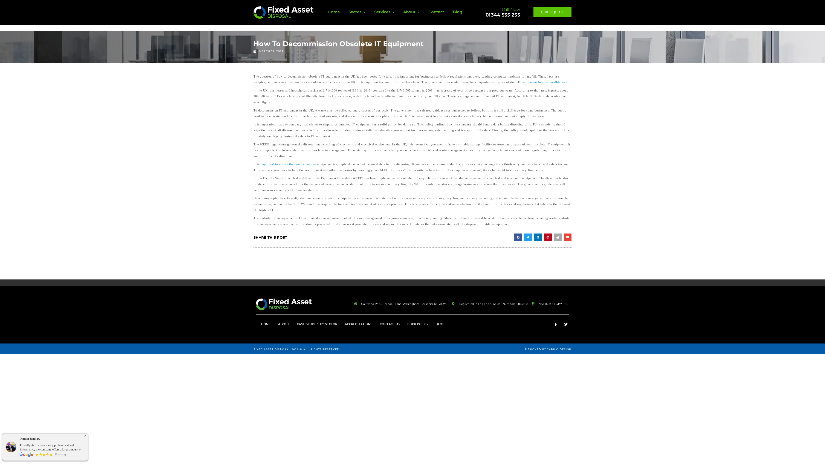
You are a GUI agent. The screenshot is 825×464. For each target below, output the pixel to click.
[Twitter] (565, 324)
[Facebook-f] (555, 324)
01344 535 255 (503, 15)
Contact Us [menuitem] (390, 324)
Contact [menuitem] (436, 12)
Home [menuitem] (334, 12)
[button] (518, 237)
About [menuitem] (409, 12)
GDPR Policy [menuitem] (417, 324)
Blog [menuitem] (457, 12)
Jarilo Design (559, 349)
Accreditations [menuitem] (358, 324)
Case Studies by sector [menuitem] (317, 324)
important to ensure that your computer (288, 164)
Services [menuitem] (382, 12)
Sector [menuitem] (354, 12)
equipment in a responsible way (544, 82)
